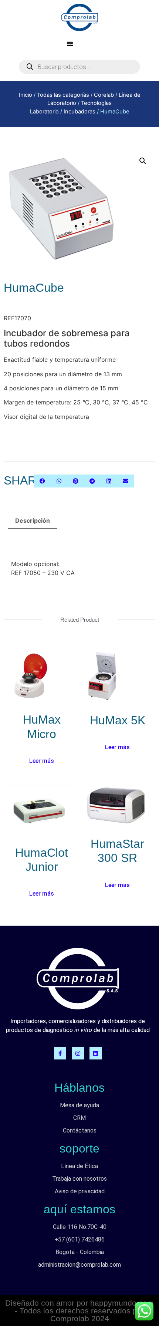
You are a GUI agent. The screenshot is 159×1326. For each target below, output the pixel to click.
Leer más (41, 760)
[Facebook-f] (60, 1053)
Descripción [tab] (32, 520)
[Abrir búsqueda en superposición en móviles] (79, 66)
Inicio (25, 95)
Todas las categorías (63, 95)
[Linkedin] (95, 1053)
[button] (70, 44)
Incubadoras (79, 111)
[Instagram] (78, 1053)
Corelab (104, 95)
